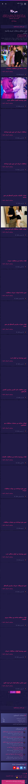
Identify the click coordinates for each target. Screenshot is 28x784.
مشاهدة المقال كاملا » (7, 71)
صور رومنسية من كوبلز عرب (18, 358)
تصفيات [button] (4, 43)
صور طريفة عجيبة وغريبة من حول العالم (13, 731)
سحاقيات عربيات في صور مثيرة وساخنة (15, 132)
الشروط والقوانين (18, 775)
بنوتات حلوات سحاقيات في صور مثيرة (15, 229)
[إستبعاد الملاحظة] (3, 781)
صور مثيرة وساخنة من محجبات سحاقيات (15, 522)
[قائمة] (25, 4)
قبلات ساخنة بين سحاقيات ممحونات (16, 68)
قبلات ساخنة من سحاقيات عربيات (16, 260)
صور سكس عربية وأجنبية (17, 734)
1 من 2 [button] (18, 692)
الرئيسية (20, 777)
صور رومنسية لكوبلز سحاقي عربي (16, 100)
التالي (13, 692)
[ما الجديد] (2, 3)
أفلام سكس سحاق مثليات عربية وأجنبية (14, 758)
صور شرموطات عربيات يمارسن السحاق (15, 585)
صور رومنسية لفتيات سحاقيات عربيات (15, 651)
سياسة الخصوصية (9, 775)
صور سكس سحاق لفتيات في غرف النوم (15, 682)
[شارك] (17, 74)
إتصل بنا (25, 775)
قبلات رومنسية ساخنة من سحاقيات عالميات (14, 457)
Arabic (24, 773)
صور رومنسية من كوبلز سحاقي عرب (16, 554)
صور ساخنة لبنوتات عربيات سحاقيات (16, 292)
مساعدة (25, 777)
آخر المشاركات (20, 729)
